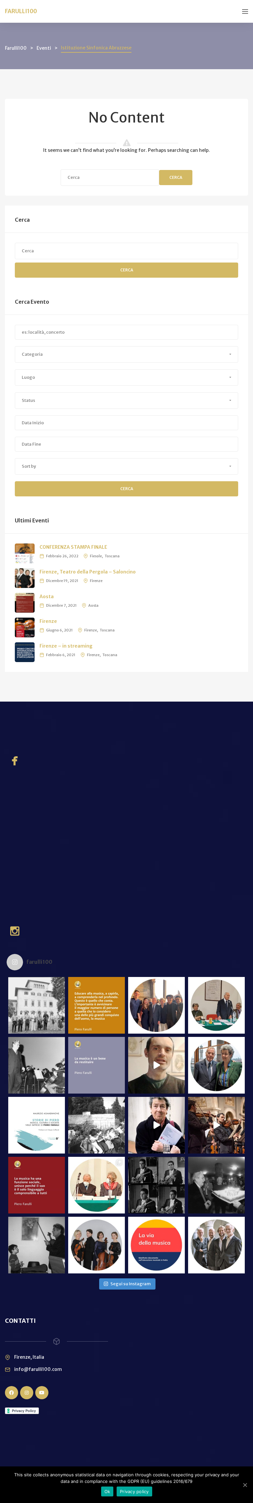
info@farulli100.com (38, 1369)
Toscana (112, 556)
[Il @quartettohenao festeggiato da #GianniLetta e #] (156, 1005)
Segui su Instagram (130, 1284)
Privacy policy (134, 1491)
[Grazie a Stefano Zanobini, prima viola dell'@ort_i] (156, 1065)
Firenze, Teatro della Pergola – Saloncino (88, 572)
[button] (126, 354)
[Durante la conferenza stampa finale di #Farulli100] (216, 1065)
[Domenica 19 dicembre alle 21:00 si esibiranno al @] (96, 1245)
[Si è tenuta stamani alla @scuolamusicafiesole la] (96, 1185)
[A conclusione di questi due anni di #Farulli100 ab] (156, 1125)
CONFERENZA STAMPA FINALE (73, 547)
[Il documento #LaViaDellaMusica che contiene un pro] (156, 1245)
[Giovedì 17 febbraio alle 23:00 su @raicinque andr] (156, 1185)
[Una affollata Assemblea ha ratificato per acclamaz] (216, 1005)
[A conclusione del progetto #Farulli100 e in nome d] (96, 1005)
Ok (107, 1491)
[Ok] (244, 1485)
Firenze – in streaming (66, 646)
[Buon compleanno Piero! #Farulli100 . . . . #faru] (216, 1185)
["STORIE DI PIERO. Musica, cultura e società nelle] (36, 1125)
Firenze (96, 580)
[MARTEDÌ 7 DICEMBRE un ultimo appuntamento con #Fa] (216, 1245)
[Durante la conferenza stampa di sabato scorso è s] (216, 1125)
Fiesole (96, 556)
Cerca (175, 177)
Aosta (47, 596)
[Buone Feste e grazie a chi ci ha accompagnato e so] (36, 1245)
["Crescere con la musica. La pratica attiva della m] (36, 1185)
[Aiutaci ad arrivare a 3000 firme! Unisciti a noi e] (36, 1005)
